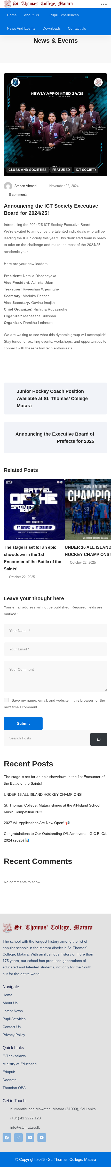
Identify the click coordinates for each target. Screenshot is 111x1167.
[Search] (98, 739)
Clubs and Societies (28, 170)
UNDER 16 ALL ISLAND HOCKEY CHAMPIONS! (43, 794)
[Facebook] (7, 1137)
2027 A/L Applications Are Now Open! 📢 (37, 823)
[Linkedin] (30, 1137)
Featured (61, 170)
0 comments (18, 195)
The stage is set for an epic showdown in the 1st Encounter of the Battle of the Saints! (32, 558)
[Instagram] (18, 1137)
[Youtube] (41, 1137)
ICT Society (86, 170)
